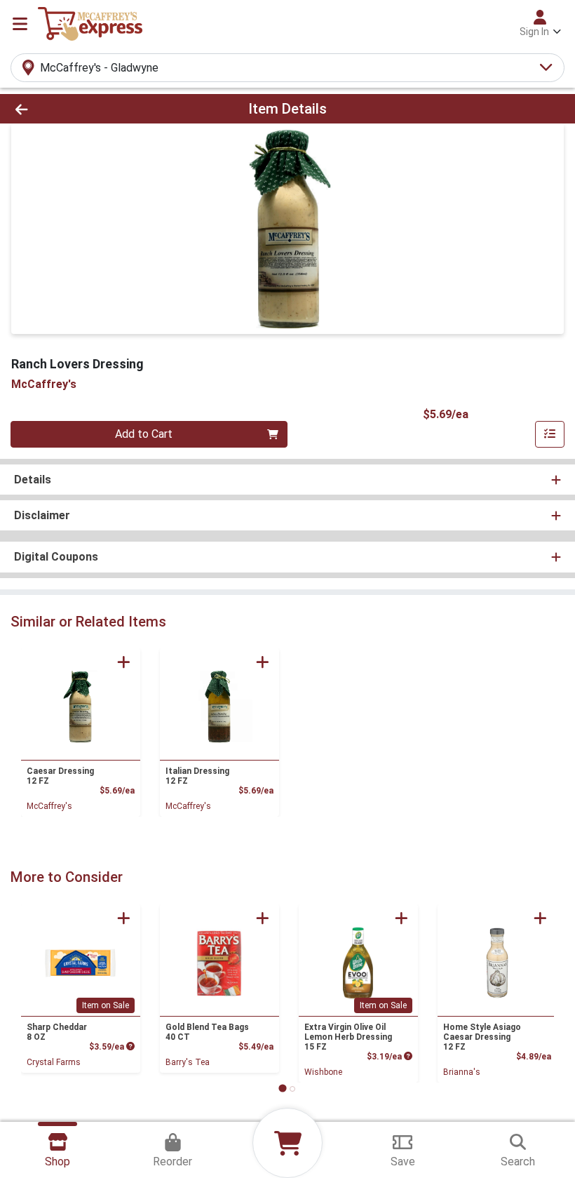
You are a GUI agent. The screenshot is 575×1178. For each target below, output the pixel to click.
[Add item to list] (549, 434)
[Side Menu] (20, 24)
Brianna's (461, 1072)
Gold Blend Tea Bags (207, 1032)
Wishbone (323, 1072)
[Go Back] (80, 109)
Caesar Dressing (60, 776)
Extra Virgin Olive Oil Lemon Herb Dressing (348, 1037)
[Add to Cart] (124, 662)
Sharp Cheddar (57, 1032)
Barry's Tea (187, 1062)
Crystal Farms (54, 1062)
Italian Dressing (197, 776)
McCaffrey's (49, 806)
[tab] (282, 1088)
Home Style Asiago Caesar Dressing (482, 1037)
